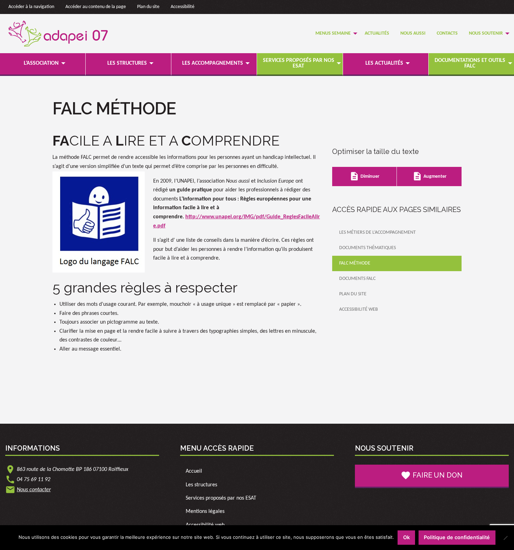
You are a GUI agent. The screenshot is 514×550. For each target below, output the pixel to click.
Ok (406, 537)
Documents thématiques (367, 248)
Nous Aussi (413, 33)
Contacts (447, 33)
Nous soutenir (486, 33)
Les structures (127, 63)
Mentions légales (205, 511)
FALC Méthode (354, 263)
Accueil (194, 471)
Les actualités (384, 63)
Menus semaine (333, 33)
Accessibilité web (358, 309)
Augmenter (429, 176)
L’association (41, 63)
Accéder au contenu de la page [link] (95, 6)
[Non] (505, 537)
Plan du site (352, 294)
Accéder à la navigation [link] (31, 6)
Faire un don (432, 475)
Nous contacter (34, 490)
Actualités (377, 33)
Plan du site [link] (148, 6)
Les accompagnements (212, 63)
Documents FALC (357, 278)
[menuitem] (334, 33)
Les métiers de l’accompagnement (377, 232)
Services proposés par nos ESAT (298, 63)
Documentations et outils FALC (470, 63)
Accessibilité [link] (182, 6)
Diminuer (364, 176)
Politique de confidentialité (457, 537)
